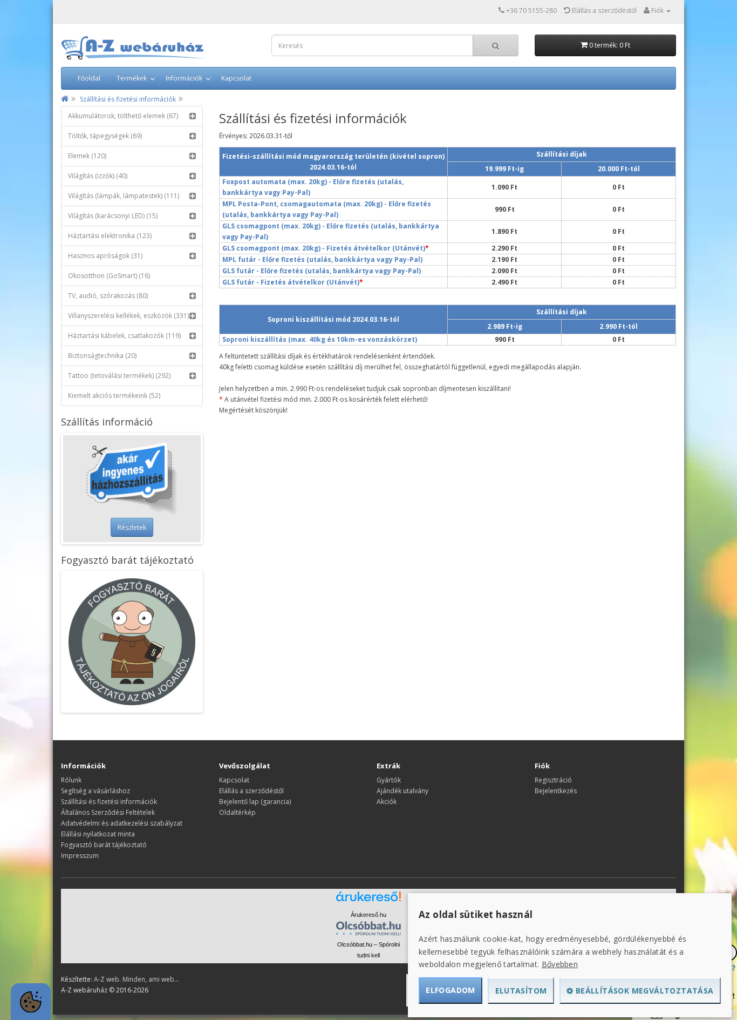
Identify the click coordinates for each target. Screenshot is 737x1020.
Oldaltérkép (237, 812)
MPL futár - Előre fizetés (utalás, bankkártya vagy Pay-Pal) (322, 259)
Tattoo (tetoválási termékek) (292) (119, 375)
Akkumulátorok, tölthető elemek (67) (123, 115)
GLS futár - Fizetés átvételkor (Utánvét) (290, 282)
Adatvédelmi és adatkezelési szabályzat (121, 823)
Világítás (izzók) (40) (97, 175)
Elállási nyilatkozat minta (98, 834)
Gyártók (389, 780)
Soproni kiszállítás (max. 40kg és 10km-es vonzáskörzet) (319, 339)
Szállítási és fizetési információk (128, 99)
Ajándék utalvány (402, 790)
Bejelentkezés (556, 790)
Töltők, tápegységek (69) (105, 135)
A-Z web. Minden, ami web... (136, 979)
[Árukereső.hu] (368, 900)
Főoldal (89, 78)
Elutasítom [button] (521, 990)
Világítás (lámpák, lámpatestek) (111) (123, 195)
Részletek (132, 527)
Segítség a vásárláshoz (95, 790)
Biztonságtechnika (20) (102, 355)
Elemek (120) (87, 155)
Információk (184, 78)
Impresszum (80, 855)
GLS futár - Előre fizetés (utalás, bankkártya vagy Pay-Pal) (321, 270)
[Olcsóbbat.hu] (368, 928)
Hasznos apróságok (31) (105, 255)
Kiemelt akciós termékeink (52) (114, 395)
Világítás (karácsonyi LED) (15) (113, 215)
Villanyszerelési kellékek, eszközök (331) (128, 315)
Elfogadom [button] (450, 990)
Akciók (387, 801)
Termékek (132, 78)
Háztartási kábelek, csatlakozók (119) (124, 335)
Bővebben (560, 964)
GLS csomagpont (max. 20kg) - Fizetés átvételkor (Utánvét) (323, 248)
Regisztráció (553, 780)
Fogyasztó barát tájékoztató (104, 844)
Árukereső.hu (368, 914)
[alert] (31, 1001)
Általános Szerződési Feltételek (108, 812)
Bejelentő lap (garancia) (255, 801)
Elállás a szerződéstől (251, 790)
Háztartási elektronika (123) (110, 235)
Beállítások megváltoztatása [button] (644, 990)
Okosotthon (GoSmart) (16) (109, 275)
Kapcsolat (236, 78)
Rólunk (71, 780)
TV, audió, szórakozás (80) (108, 295)
